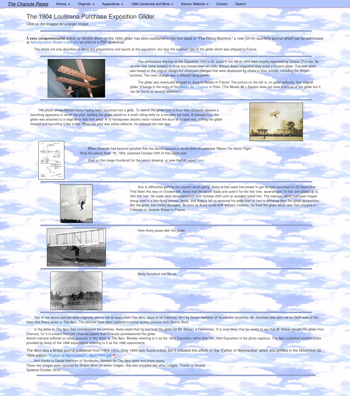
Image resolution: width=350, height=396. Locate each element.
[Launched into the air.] (76, 291)
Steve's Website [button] (193, 3)
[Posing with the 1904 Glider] (76, 247)
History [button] (62, 3)
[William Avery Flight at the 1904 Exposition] (76, 204)
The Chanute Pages (28, 4)
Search (240, 3)
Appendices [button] (111, 3)
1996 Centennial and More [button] (151, 3)
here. (201, 160)
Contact (222, 3)
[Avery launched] (276, 122)
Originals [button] (85, 3)
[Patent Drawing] (51, 160)
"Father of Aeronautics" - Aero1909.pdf (80, 355)
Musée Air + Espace (194, 86)
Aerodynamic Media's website (54, 42)
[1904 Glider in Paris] (76, 78)
